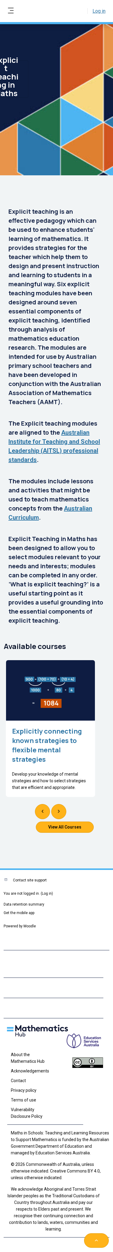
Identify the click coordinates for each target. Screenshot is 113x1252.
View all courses (64, 827)
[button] (96, 1240)
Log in (99, 11)
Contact (18, 1080)
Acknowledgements (30, 1071)
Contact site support (30, 880)
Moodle (30, 926)
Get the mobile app (19, 913)
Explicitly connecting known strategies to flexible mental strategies (47, 745)
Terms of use (23, 1100)
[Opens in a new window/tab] (87, 1045)
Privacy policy (23, 1090)
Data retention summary (24, 904)
